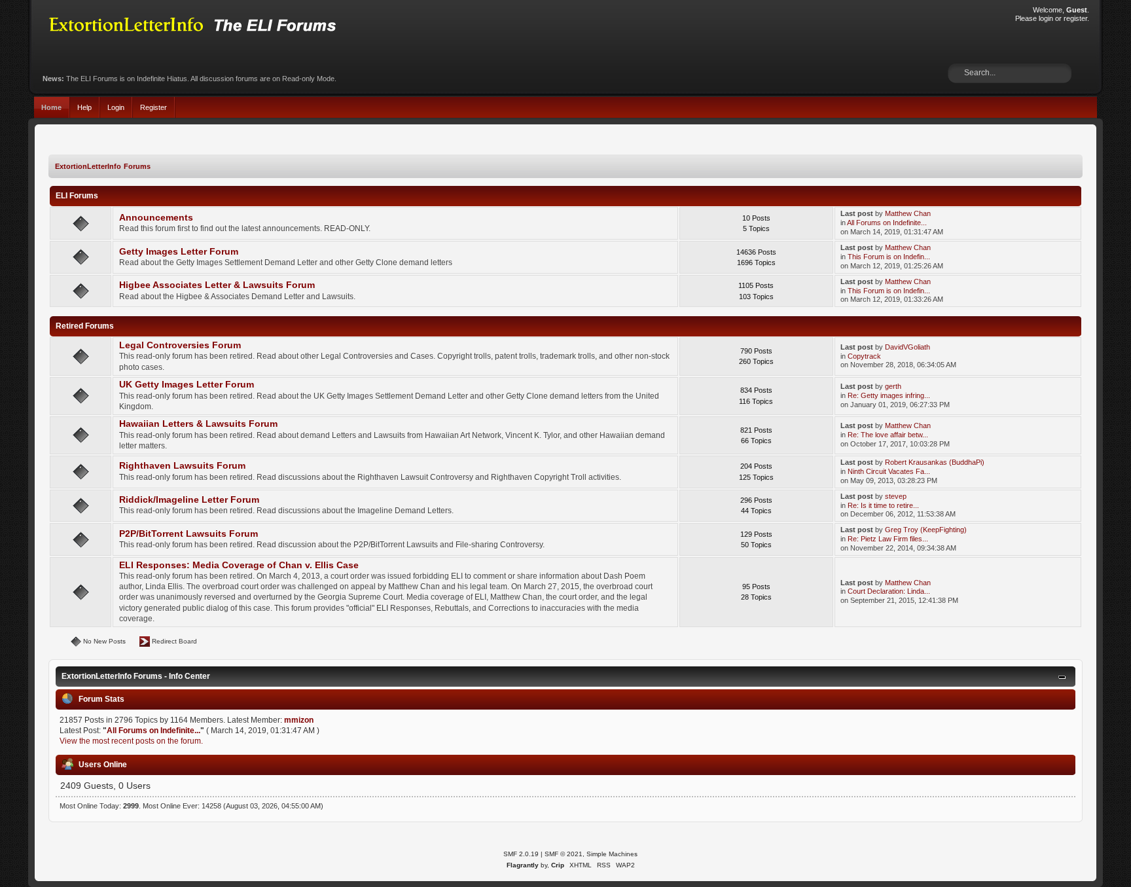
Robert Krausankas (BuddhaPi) (934, 462)
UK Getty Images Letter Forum (186, 384)
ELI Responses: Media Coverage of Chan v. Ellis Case (239, 565)
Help (84, 107)
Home (51, 107)
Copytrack (864, 356)
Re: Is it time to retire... (883, 505)
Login (115, 107)
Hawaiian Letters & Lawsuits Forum (198, 424)
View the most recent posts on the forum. (131, 741)
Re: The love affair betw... (888, 435)
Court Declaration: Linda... (889, 591)
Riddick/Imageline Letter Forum (189, 500)
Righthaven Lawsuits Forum (182, 466)
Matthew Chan (908, 213)
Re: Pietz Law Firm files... (888, 539)
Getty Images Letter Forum (178, 252)
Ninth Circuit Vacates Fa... (889, 471)
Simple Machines (611, 854)
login (1046, 18)
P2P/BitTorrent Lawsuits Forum (188, 534)
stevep (896, 496)
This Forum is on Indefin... (889, 257)
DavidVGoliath (907, 347)
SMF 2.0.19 (521, 854)
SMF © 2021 (564, 854)
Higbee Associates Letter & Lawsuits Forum (217, 285)
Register (153, 107)
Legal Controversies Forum (180, 345)
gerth (893, 386)
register (1075, 18)
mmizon (299, 720)
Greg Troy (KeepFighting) (926, 530)
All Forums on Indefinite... (887, 222)
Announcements (156, 218)
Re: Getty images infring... (889, 395)
